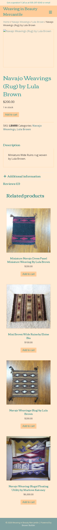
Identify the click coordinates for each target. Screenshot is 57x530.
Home (6, 21)
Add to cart (11, 114)
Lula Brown (38, 21)
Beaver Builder (28, 525)
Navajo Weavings (21, 21)
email (47, 2)
